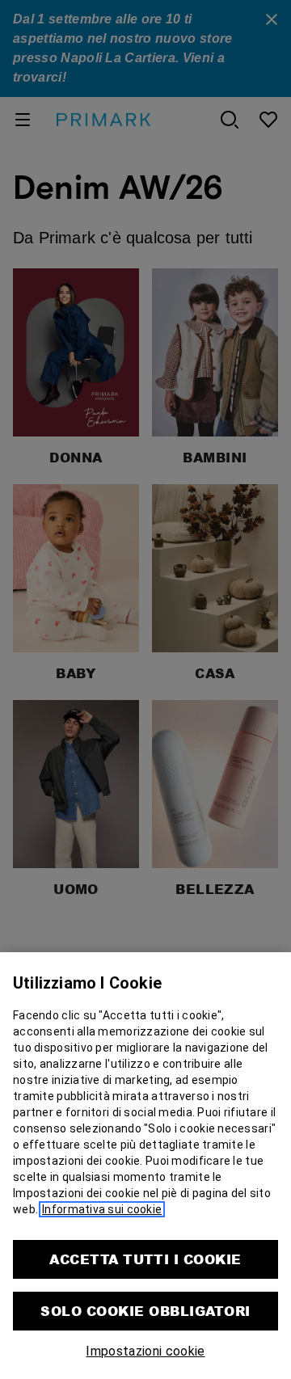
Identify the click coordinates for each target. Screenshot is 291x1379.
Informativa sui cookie (102, 1209)
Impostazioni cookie (145, 1351)
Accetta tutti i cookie (145, 1259)
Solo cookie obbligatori (145, 1310)
